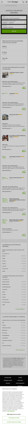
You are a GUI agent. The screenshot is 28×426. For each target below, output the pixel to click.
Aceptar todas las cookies (14, 422)
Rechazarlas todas (14, 417)
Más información (10, 411)
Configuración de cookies (15, 414)
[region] (14, 213)
